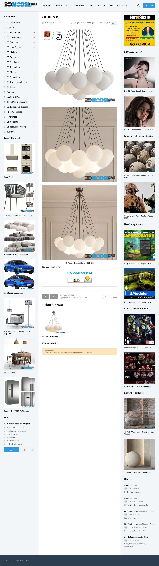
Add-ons (10, 92)
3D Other (11, 87)
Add (112, 297)
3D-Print (10, 27)
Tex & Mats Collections (17, 102)
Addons (91, 5)
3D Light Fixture (79, 23)
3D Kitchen (12, 52)
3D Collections (13, 22)
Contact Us (122, 5)
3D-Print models (12, 434)
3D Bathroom (13, 57)
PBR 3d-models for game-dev (16, 431)
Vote (11, 450)
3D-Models (47, 5)
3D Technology (13, 67)
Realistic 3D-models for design (16, 428)
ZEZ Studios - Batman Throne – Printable (139, 511)
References (12, 117)
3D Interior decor (14, 37)
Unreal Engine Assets (16, 127)
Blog (111, 5)
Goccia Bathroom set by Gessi (136, 537)
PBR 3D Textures (14, 112)
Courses (102, 5)
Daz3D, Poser (78, 5)
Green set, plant (130, 485)
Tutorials (10, 132)
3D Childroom (13, 62)
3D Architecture (13, 32)
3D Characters (13, 77)
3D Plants (11, 72)
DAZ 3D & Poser (14, 97)
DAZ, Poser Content (13, 441)
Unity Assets (12, 122)
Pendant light (89, 23)
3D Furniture (12, 42)
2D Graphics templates (14, 444)
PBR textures (10, 437)
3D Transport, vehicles (17, 82)
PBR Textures (62, 5)
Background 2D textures (17, 107)
